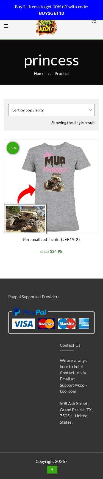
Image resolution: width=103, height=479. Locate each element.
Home (39, 73)
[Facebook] (52, 470)
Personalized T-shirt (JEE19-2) (51, 239)
